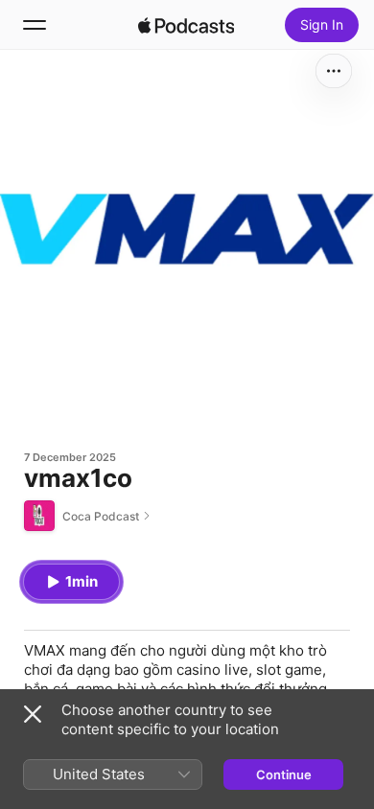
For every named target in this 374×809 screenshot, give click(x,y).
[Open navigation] (34, 25)
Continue (284, 774)
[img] (186, 25)
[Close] (32, 714)
